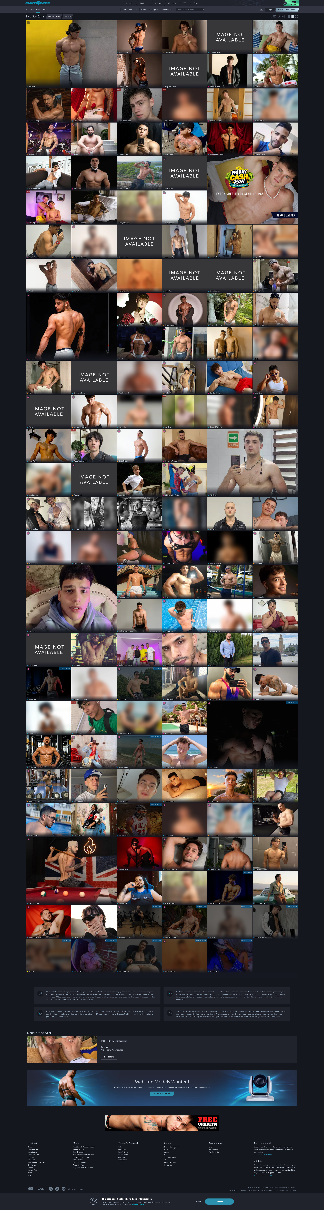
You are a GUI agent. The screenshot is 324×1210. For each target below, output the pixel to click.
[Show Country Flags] (274, 16)
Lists (165, 1154)
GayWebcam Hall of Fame (83, 1167)
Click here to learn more (263, 1154)
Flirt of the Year (78, 1165)
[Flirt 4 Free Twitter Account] (51, 1189)
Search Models (78, 1152)
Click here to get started (263, 1175)
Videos (121, 1147)
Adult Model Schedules (36, 1162)
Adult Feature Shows (81, 1157)
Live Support (169, 1149)
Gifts (210, 1154)
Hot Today (122, 1149)
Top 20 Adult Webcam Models (84, 1147)
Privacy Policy (233, 1190)
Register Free (33, 1149)
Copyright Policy (259, 1190)
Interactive (32, 1157)
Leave (198, 1201)
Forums (166, 1152)
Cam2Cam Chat (33, 1154)
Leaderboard (123, 1154)
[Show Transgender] (279, 16)
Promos (31, 1167)
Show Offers (32, 1170)
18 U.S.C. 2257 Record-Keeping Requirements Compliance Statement (271, 1187)
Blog (29, 1175)
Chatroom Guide (170, 1157)
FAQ (165, 1160)
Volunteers (122, 1160)
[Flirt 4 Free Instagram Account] (57, 1189)
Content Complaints (273, 1190)
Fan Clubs (31, 1160)
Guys (38, 9)
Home (30, 1147)
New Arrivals (123, 1152)
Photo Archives (78, 1160)
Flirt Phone (32, 1165)
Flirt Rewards (214, 1152)
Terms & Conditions (289, 1190)
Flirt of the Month (79, 1162)
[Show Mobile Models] (271, 16)
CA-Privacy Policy (246, 1190)
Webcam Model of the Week (84, 1154)
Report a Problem (172, 1147)
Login (211, 1147)
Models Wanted (79, 1149)
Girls (32, 9)
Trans (45, 9)
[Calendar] (279, 3)
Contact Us (168, 1165)
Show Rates (32, 1152)
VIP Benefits (213, 1149)
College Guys (121, 1041)
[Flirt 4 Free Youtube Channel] (64, 1189)
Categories (122, 1157)
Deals (30, 1173)
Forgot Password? (170, 1162)
